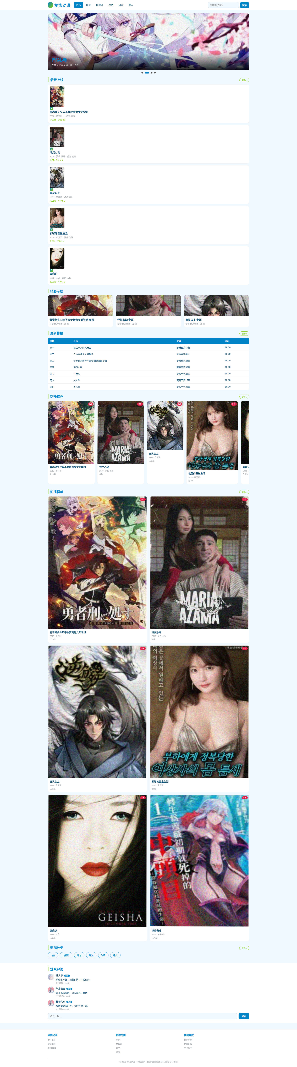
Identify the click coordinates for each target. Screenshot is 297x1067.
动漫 (120, 5)
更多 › (244, 80)
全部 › (244, 334)
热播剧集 (188, 1044)
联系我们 (52, 1044)
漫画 (130, 5)
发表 (244, 1016)
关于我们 (52, 1040)
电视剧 (99, 5)
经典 (115, 955)
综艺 (110, 5)
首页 (78, 5)
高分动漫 (188, 1048)
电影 (88, 5)
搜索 (244, 5)
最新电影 (188, 1040)
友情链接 (52, 1048)
